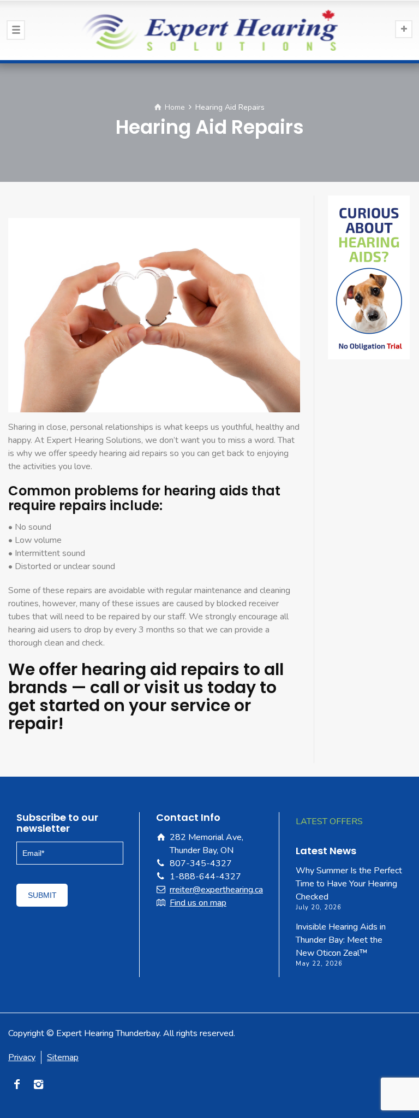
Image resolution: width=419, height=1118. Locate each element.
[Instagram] (39, 1084)
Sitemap (63, 1057)
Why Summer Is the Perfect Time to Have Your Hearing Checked (349, 884)
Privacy (21, 1057)
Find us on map (198, 903)
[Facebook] (17, 1084)
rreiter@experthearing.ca (216, 890)
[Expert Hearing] (209, 30)
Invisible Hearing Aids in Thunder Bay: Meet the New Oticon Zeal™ (341, 940)
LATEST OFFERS (329, 821)
